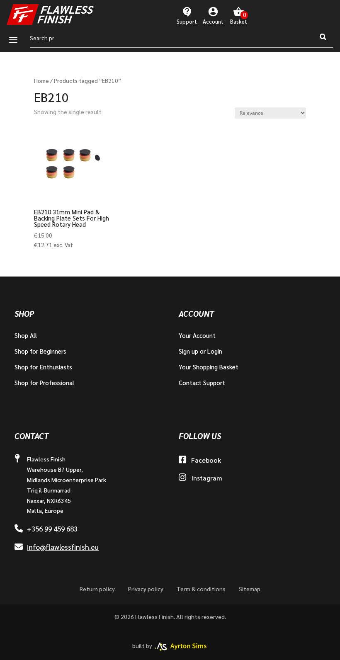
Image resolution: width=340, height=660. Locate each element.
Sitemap (249, 588)
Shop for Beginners (40, 351)
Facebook (206, 460)
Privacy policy (145, 588)
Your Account (197, 335)
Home (41, 80)
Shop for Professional (44, 382)
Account (213, 21)
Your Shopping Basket (208, 367)
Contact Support (202, 382)
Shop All (26, 335)
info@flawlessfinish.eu (63, 546)
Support (187, 21)
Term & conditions (201, 588)
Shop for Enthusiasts (43, 367)
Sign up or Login (200, 351)
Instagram (206, 477)
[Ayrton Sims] (181, 646)
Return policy (97, 588)
